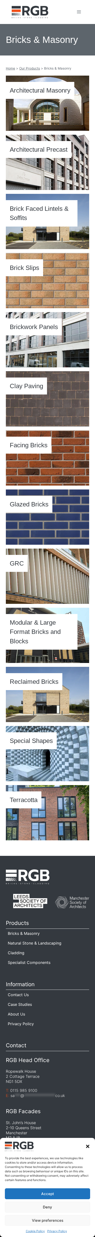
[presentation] (47, 103)
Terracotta (24, 799)
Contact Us (18, 994)
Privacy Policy (57, 1231)
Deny (47, 1207)
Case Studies (20, 1004)
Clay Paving (26, 386)
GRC (17, 563)
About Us (16, 1014)
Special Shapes (31, 740)
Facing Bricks (29, 445)
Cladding (16, 952)
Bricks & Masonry (24, 933)
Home (10, 68)
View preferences (47, 1220)
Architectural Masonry (40, 90)
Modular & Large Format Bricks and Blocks (35, 632)
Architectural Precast (38, 149)
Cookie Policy (35, 1231)
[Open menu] (78, 12)
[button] (87, 1146)
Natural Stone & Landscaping (34, 943)
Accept (47, 1193)
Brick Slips (24, 267)
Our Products (29, 68)
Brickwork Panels (34, 326)
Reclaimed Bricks (34, 681)
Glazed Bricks (29, 504)
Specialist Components (29, 962)
